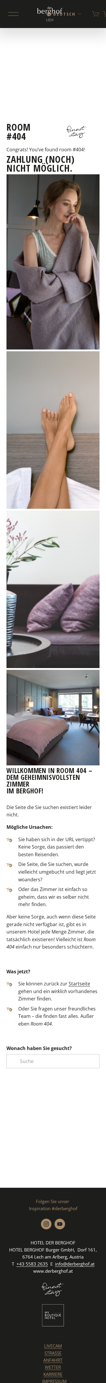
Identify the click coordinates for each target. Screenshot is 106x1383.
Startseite (79, 983)
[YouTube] (59, 1224)
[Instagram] (46, 1224)
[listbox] (64, 14)
